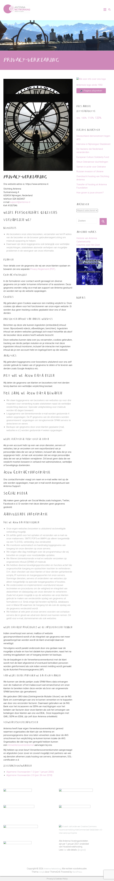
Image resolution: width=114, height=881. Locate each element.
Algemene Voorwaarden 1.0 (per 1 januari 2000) (30, 771)
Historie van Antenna (86, 238)
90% (78, 118)
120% (98, 117)
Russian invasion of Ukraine (89, 171)
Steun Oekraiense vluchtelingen (92, 162)
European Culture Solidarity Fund (92, 157)
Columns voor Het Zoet (88, 245)
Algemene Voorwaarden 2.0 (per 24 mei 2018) (29, 775)
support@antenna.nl (20, 202)
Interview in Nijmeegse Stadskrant (93, 144)
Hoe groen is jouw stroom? (90, 192)
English (82, 850)
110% (91, 117)
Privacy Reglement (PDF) (42, 269)
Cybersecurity (83, 241)
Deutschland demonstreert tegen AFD (93, 138)
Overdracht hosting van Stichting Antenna (92, 178)
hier (65, 850)
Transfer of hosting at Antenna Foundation (91, 186)
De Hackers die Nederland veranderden (89, 151)
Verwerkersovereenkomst (21, 745)
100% (84, 118)
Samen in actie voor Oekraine (91, 166)
